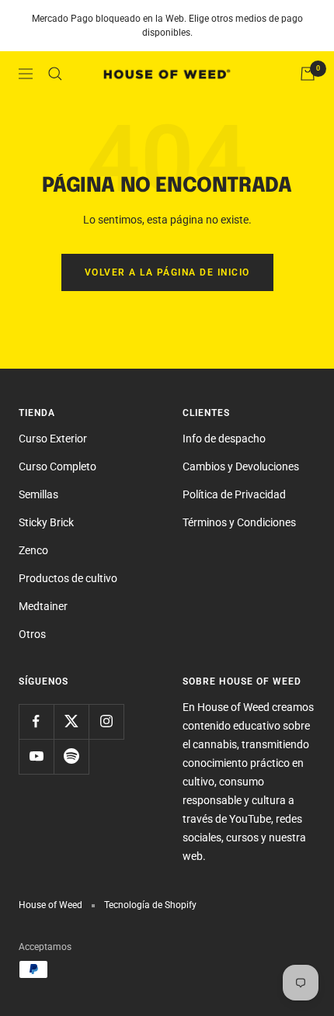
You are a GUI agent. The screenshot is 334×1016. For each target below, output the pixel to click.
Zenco (33, 550)
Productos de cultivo (68, 578)
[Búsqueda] (55, 74)
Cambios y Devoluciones (241, 466)
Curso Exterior (53, 438)
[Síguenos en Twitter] (71, 721)
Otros (32, 634)
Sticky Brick (46, 522)
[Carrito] (307, 74)
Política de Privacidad (234, 494)
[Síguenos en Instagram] (106, 721)
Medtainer (43, 606)
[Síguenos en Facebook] (36, 721)
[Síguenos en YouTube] (36, 756)
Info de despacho (224, 438)
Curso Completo (57, 466)
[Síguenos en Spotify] (71, 756)
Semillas (38, 494)
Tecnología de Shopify (150, 905)
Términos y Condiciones (239, 522)
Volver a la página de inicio (167, 272)
